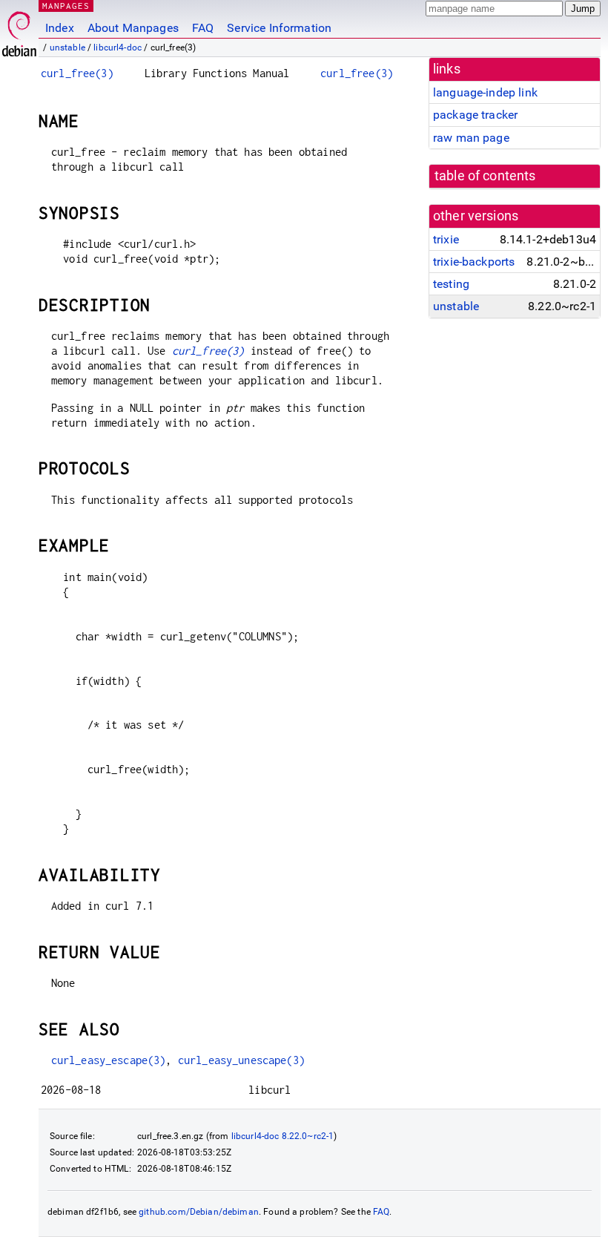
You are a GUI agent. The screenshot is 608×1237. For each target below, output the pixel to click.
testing (451, 284)
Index (59, 28)
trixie (446, 239)
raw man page (471, 138)
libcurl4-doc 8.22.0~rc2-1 (282, 1136)
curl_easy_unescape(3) (241, 1060)
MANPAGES (66, 5)
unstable (67, 47)
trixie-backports (474, 262)
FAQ (203, 28)
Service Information (279, 28)
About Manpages (133, 28)
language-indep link (485, 92)
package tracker (475, 115)
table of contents (485, 175)
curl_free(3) (77, 73)
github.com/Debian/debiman (199, 1212)
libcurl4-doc (117, 47)
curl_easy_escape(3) (108, 1060)
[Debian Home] (19, 30)
